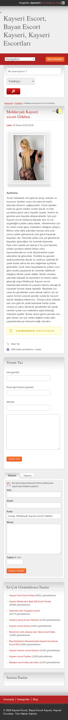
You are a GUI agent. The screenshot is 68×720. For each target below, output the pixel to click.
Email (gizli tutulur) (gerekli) (20, 387)
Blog (35, 699)
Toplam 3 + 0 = (14, 557)
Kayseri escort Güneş (19, 626)
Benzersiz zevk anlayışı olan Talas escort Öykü (32, 632)
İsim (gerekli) (13, 372)
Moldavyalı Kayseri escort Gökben (22, 114)
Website (11, 402)
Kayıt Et (45, 3)
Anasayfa (8, 103)
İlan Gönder (55, 59)
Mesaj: (10, 522)
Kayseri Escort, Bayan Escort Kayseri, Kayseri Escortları (26, 30)
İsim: (9, 490)
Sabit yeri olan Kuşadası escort (24, 611)
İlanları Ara (13, 91)
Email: (10, 501)
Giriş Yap (55, 3)
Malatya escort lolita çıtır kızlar (24, 662)
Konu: (10, 511)
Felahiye (18, 103)
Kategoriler (23, 699)
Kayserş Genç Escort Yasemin (24, 620)
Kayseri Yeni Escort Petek (21, 595)
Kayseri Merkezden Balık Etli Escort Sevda (30, 601)
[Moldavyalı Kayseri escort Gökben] (29, 180)
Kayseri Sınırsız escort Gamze (24, 650)
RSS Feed (63, 2)
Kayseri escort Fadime (20, 656)
